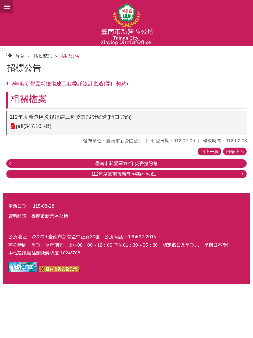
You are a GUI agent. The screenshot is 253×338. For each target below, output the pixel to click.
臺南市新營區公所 (126, 23)
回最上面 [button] (235, 151)
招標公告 (70, 56)
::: (2, 49)
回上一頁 (209, 151)
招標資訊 (43, 56)
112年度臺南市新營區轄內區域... (124, 174)
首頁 (19, 56)
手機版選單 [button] (6, 6)
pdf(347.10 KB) (33, 126)
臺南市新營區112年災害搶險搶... (128, 163)
